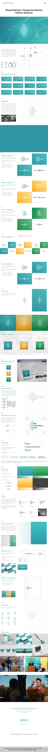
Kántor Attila (7, 3)
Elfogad (34, 749)
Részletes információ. (27, 749)
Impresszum (35, 734)
